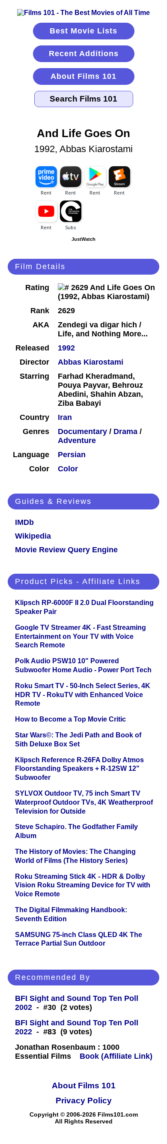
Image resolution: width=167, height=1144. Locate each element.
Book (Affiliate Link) (116, 1056)
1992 (66, 348)
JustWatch (83, 239)
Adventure (77, 440)
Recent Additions (84, 53)
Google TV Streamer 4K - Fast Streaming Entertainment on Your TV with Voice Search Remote (80, 636)
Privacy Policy (84, 1100)
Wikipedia (33, 536)
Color (68, 468)
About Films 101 (83, 76)
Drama (125, 431)
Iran (65, 417)
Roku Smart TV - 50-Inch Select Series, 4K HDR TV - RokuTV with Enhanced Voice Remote (82, 694)
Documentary (82, 431)
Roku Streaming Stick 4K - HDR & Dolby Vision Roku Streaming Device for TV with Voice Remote (82, 885)
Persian (72, 454)
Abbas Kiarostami (90, 362)
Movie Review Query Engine (66, 549)
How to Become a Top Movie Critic (70, 719)
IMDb (24, 522)
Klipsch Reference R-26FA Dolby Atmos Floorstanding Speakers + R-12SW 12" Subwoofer (79, 769)
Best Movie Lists (83, 31)
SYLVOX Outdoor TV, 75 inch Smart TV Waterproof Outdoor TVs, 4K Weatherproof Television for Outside (84, 802)
